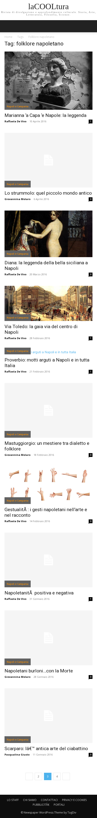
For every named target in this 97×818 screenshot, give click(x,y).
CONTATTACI (49, 800)
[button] (90, 26)
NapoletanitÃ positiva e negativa (39, 593)
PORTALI (59, 805)
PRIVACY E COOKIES (74, 800)
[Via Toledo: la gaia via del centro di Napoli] (48, 303)
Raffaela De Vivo (15, 121)
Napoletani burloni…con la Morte (39, 671)
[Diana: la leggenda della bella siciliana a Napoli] (48, 234)
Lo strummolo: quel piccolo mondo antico (48, 193)
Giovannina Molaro (17, 199)
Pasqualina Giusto (17, 754)
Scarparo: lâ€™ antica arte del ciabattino (46, 748)
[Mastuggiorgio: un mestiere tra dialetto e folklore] (48, 410)
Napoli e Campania (17, 106)
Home (8, 37)
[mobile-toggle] (7, 26)
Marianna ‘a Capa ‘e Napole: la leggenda (45, 115)
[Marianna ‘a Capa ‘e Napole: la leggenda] (48, 81)
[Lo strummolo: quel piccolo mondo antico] (48, 160)
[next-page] (66, 776)
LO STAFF (13, 800)
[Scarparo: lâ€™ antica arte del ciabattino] (48, 715)
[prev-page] (29, 776)
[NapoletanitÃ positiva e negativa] (48, 560)
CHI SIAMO (30, 800)
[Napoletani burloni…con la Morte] (48, 637)
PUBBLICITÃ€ (41, 805)
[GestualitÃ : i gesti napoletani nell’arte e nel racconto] (48, 485)
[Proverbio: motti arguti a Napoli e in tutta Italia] (48, 352)
